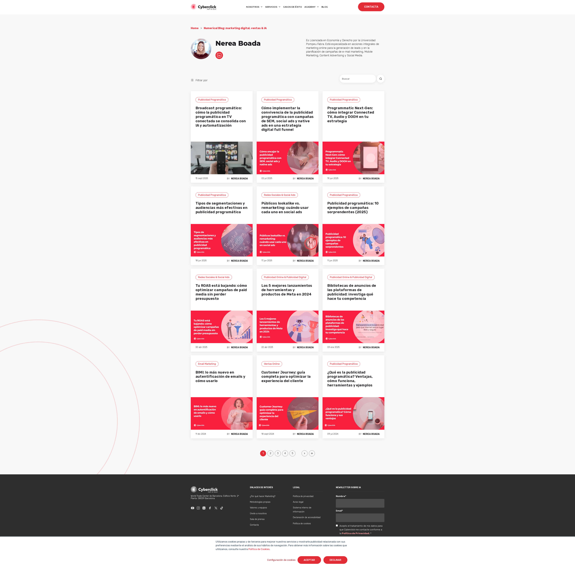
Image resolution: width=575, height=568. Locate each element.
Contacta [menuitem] (254, 525)
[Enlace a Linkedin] (204, 508)
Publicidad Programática (212, 99)
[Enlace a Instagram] (198, 508)
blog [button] (324, 7)
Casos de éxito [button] (292, 7)
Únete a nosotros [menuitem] (258, 513)
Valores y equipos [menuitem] (258, 507)
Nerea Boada (239, 178)
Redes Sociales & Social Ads (279, 195)
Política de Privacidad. (356, 533)
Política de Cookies (259, 549)
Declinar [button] (335, 560)
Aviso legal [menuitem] (298, 502)
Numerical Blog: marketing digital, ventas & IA (235, 28)
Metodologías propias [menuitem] (260, 502)
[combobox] (358, 79)
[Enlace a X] (216, 508)
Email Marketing (207, 363)
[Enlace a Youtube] (192, 508)
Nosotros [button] (253, 7)
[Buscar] (380, 79)
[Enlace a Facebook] (210, 508)
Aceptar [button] (309, 560)
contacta (371, 6)
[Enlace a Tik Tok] (221, 508)
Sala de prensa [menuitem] (257, 519)
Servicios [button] (271, 7)
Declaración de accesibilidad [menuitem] (306, 517)
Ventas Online (272, 363)
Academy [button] (310, 7)
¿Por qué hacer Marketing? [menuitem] (262, 496)
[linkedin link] (219, 55)
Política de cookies (302, 523)
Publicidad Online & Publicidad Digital (285, 277)
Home (195, 28)
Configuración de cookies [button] (281, 560)
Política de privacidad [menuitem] (303, 496)
